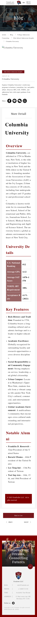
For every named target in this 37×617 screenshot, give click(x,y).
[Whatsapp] (13, 603)
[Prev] (9, 522)
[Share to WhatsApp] (25, 101)
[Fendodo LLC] (18, 3)
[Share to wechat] (20, 101)
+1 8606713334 (23, 589)
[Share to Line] (14, 101)
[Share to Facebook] (9, 101)
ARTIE (17, 609)
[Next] (27, 522)
